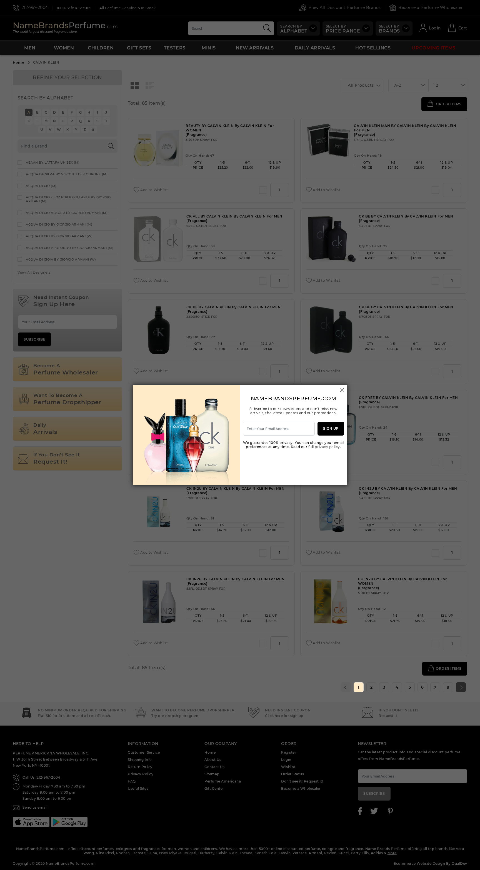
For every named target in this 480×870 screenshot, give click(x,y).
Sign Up (331, 428)
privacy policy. (328, 447)
